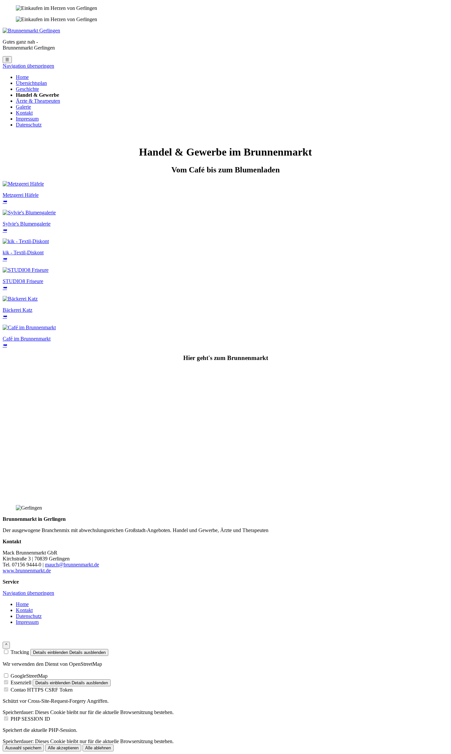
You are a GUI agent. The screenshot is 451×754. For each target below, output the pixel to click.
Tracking (20, 652)
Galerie (23, 107)
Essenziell (21, 682)
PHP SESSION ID (30, 719)
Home (22, 77)
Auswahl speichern (23, 747)
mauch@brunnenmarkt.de (72, 564)
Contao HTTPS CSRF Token (42, 690)
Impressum (27, 119)
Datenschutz (29, 124)
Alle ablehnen (98, 747)
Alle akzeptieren (63, 747)
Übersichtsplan (31, 83)
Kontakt (24, 113)
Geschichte (27, 89)
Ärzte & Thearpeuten (38, 101)
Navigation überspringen (28, 66)
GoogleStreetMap (29, 676)
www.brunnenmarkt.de (27, 570)
